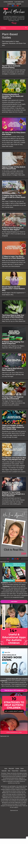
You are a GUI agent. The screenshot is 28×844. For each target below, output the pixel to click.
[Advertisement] (14, 751)
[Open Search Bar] (26, 27)
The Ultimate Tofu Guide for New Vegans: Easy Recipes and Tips (14, 458)
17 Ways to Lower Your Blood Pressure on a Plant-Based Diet (13, 257)
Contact (17, 768)
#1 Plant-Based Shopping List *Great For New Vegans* (13, 228)
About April (11, 768)
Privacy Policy (15, 770)
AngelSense (6, 586)
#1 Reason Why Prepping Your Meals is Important (13, 342)
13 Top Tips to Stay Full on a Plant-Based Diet (12, 369)
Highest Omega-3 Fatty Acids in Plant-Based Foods (13, 168)
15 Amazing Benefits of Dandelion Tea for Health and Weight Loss (12, 96)
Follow (22, 768)
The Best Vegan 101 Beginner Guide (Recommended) (12, 398)
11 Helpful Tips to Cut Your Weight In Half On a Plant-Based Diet (13, 197)
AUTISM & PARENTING (8, 1)
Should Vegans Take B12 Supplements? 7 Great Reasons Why (13, 288)
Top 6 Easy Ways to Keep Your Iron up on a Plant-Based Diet (13, 316)
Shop (9, 770)
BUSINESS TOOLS (11, 3)
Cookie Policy (23, 770)
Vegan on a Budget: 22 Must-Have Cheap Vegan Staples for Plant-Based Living (13, 427)
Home (5, 768)
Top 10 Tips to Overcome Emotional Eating (11, 66)
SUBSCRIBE (18, 3)
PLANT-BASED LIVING (19, 1)
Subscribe (4, 770)
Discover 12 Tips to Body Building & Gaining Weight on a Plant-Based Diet (13, 494)
